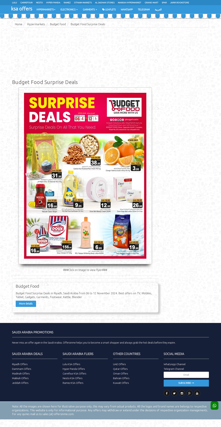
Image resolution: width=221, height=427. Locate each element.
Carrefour (26, 2)
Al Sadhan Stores (104, 2)
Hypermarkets (45, 9)
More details (26, 303)
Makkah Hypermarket (129, 2)
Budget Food (58, 24)
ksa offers (21, 8)
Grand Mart (151, 2)
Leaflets (110, 9)
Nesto (39, 2)
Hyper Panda (53, 2)
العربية (158, 9)
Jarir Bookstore (179, 2)
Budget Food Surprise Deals (88, 24)
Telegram (144, 9)
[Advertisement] (110, 55)
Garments (89, 9)
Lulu (14, 2)
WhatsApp (127, 9)
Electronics (68, 9)
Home (18, 24)
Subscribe (185, 383)
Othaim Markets (83, 2)
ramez (67, 2)
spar (164, 2)
